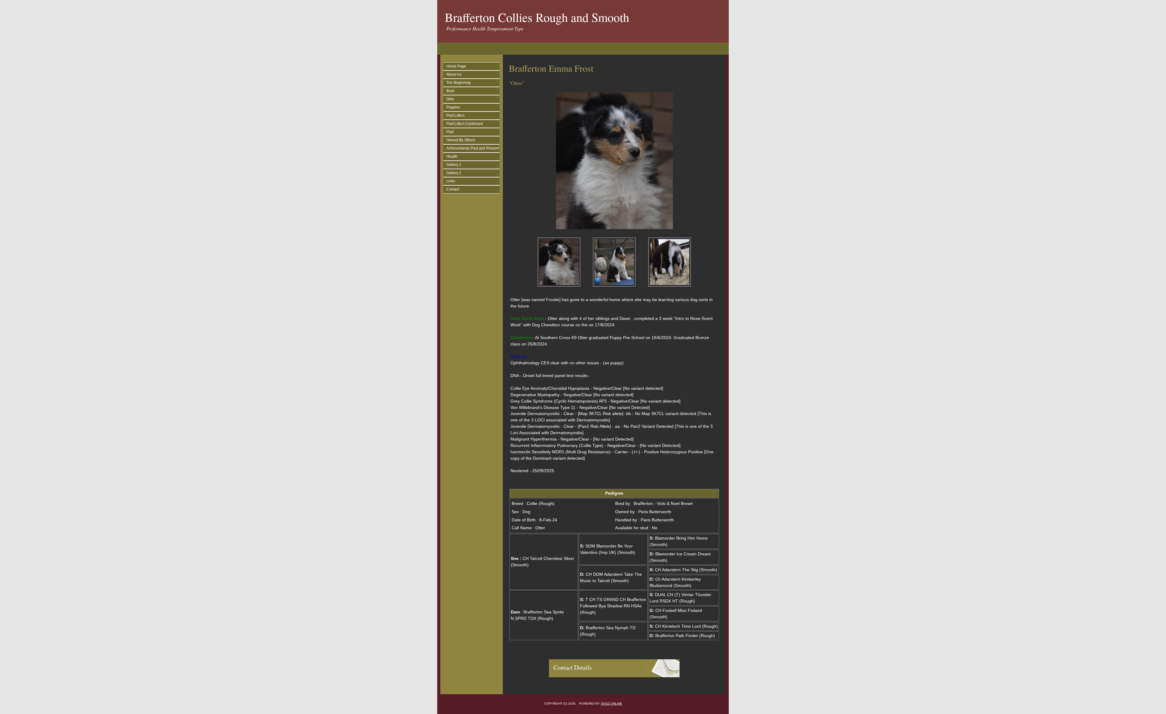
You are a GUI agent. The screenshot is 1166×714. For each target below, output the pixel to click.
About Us (454, 74)
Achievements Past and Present (472, 148)
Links (450, 181)
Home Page (456, 66)
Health (451, 156)
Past (450, 132)
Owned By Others (460, 140)
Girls (450, 99)
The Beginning (458, 83)
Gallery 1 (453, 165)
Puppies (453, 107)
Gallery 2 (453, 173)
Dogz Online (611, 703)
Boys (450, 91)
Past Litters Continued (464, 124)
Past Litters (455, 115)
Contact (452, 189)
